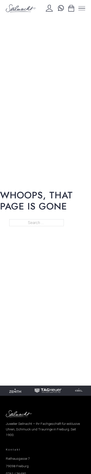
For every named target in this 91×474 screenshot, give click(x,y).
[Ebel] (79, 391)
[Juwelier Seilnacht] (21, 8)
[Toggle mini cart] (71, 8)
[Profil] (49, 8)
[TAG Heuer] (47, 391)
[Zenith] (15, 391)
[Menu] (81, 8)
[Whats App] (60, 8)
